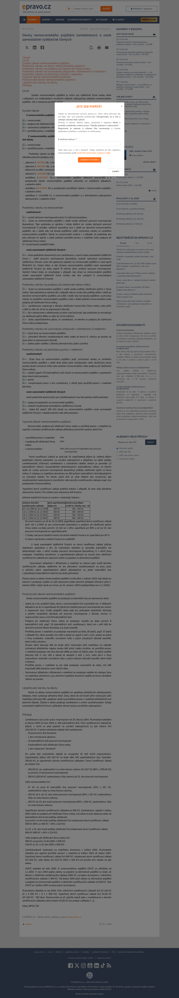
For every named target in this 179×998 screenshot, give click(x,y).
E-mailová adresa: (67, 139)
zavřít (115, 172)
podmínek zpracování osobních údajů (93, 153)
